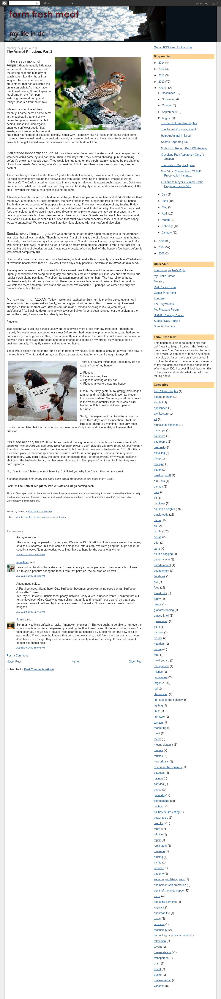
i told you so (161, 660)
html (156, 655)
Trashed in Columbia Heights (179, 123)
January (167, 232)
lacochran (22, 562)
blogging (159, 464)
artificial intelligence (166, 424)
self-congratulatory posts (169, 879)
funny (157, 598)
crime (157, 520)
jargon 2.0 (160, 683)
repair (157, 840)
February (168, 226)
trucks (158, 974)
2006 (161, 253)
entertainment (48, 517)
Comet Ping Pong (165, 292)
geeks (157, 604)
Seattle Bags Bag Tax (174, 142)
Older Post (135, 661)
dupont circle (162, 559)
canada (158, 486)
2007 (161, 247)
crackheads (161, 514)
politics (158, 806)
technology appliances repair (171, 935)
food (156, 587)
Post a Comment (17, 655)
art (155, 419)
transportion (161, 958)
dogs (157, 548)
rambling (159, 823)
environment (161, 570)
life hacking (161, 694)
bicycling (159, 453)
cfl (155, 497)
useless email (162, 980)
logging (158, 722)
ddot (156, 542)
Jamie (20, 619)
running (158, 857)
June (165, 200)
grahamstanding (164, 610)
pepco (157, 789)
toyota (158, 946)
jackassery (160, 677)
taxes (157, 918)
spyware (159, 907)
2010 (161, 81)
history (158, 638)
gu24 (157, 626)
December (168, 93)
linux (157, 711)
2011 (161, 75)
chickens (159, 503)
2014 (161, 62)
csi (156, 525)
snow (157, 896)
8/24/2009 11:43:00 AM (40, 511)
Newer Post (14, 661)
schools (159, 868)
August (167, 118)
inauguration (161, 666)
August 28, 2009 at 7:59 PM (30, 612)
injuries (158, 671)
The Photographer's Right (169, 270)
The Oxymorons (164, 304)
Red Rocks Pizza (165, 287)
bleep (157, 458)
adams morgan (163, 396)
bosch (157, 469)
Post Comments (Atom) (39, 669)
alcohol (158, 402)
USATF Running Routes (169, 315)
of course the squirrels (168, 767)
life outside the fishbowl (168, 699)
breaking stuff (162, 475)
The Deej (159, 298)
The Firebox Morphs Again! (178, 165)
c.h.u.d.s (159, 481)
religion (158, 834)
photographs (161, 800)
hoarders (159, 643)
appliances (160, 408)
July (165, 194)
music (157, 756)
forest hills (160, 593)
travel (157, 969)
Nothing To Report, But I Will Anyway (184, 148)
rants (157, 828)
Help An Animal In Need (176, 135)
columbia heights (23, 517)
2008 (161, 241)
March (166, 219)
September (169, 112)
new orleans (161, 761)
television (160, 941)
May (165, 207)
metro (157, 739)
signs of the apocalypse (169, 890)
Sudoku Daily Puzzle (167, 320)
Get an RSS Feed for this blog (173, 47)
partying (159, 784)
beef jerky (160, 447)
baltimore (159, 436)
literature (159, 716)
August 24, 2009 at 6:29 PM (30, 576)
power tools (161, 817)
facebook (159, 576)
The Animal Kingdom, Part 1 (29, 51)
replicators (160, 845)
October (167, 105)
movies (158, 750)
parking (158, 778)
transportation (162, 952)
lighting (158, 705)
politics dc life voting (167, 812)
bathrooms (160, 441)
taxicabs (159, 924)
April (165, 213)
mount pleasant (163, 744)
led (156, 688)
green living (161, 621)
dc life (37, 517)
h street (158, 632)
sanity (157, 862)
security (159, 873)
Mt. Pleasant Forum (166, 309)
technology (160, 929)
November (168, 99)
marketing (160, 727)
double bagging (163, 554)
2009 (161, 88)
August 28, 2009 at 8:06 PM (30, 648)
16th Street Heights (166, 391)
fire (156, 582)
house (157, 649)
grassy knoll (161, 615)
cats (156, 492)
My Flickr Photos (164, 276)
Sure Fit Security (164, 326)
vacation (159, 986)
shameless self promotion (170, 885)
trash (157, 963)
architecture (161, 413)
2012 (161, 69)
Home (75, 661)
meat (157, 733)
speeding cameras (165, 901)
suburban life (162, 913)
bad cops (159, 430)
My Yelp (159, 281)
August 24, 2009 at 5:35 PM (30, 554)
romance (159, 851)
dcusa (157, 537)
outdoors (61, 517)
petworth (159, 795)
